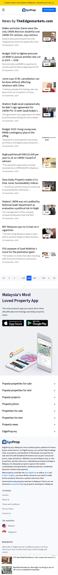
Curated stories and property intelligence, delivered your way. (28, 3)
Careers (5, 495)
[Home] (29, 10)
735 (43, 278)
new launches (15, 484)
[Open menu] (3, 9)
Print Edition (49, 10)
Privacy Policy (7, 509)
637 (34, 278)
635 (23, 278)
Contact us (6, 513)
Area (47, 472)
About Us (5, 499)
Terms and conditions (11, 504)
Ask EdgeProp (30, 472)
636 (29, 278)
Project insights (8, 475)
